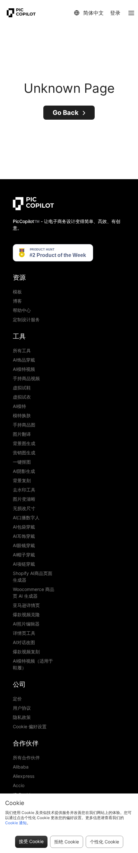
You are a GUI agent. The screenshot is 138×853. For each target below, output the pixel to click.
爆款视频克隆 (26, 614)
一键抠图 (22, 462)
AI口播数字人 (26, 517)
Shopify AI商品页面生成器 (32, 576)
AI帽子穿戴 (24, 554)
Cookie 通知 (16, 822)
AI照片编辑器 (26, 623)
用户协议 (22, 708)
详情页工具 (24, 633)
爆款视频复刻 (26, 651)
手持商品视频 (26, 378)
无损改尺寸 (24, 508)
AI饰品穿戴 (24, 360)
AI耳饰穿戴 (24, 536)
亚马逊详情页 (26, 605)
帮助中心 (22, 310)
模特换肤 (22, 415)
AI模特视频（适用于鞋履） (33, 664)
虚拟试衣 (22, 397)
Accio (18, 785)
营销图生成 (24, 452)
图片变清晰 (24, 499)
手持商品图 (24, 424)
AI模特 (19, 406)
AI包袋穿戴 (24, 527)
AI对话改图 (24, 642)
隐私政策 (22, 717)
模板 (17, 291)
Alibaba (21, 766)
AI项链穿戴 (24, 564)
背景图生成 (24, 443)
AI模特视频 (24, 369)
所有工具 (22, 350)
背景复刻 (22, 480)
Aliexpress (23, 776)
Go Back (66, 112)
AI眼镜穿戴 (24, 545)
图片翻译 (22, 434)
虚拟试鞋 (22, 387)
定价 (17, 698)
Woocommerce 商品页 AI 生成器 (33, 592)
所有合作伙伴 (26, 757)
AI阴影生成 (24, 471)
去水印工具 (24, 489)
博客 (17, 301)
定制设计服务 (26, 319)
